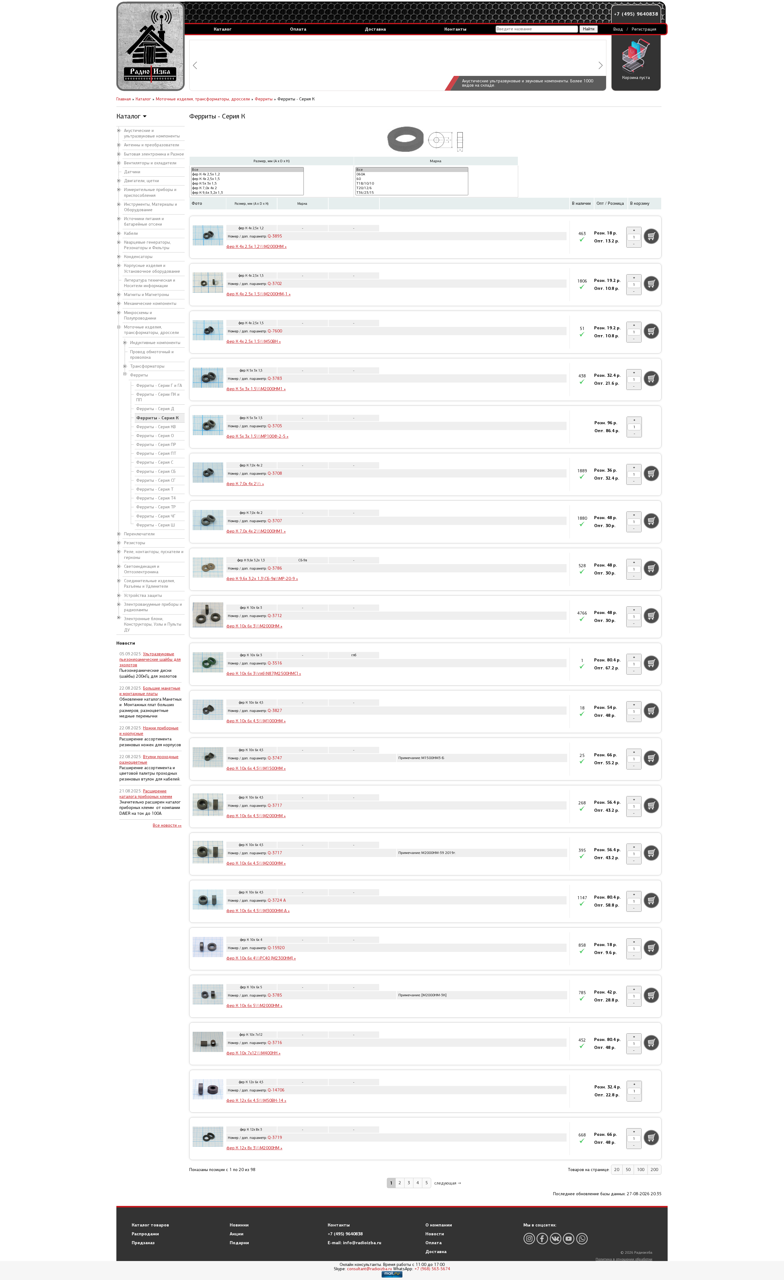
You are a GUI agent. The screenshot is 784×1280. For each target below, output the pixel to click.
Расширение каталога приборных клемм (145, 793)
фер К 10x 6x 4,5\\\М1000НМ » (256, 721)
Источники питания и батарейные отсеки (144, 221)
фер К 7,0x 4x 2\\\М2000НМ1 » (256, 531)
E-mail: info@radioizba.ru (354, 1243)
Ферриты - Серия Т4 (156, 498)
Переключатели (139, 534)
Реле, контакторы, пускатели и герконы (153, 554)
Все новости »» (167, 825)
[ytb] (569, 1238)
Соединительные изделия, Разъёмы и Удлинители (149, 583)
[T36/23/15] (412, 192)
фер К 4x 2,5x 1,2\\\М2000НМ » (256, 246)
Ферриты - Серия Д (155, 408)
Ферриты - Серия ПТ (156, 453)
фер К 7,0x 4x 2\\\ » (245, 483)
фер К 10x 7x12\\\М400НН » (253, 1053)
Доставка (375, 29)
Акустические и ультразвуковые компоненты (152, 133)
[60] (412, 179)
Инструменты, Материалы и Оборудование (150, 207)
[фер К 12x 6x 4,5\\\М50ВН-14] (208, 1090)
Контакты (455, 29)
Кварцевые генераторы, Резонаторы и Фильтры (147, 245)
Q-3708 (275, 473)
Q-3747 (275, 758)
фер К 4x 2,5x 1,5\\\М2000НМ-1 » (258, 294)
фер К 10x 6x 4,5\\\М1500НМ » (256, 768)
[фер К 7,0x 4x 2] (247, 188)
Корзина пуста (636, 77)
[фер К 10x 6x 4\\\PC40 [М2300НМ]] (208, 948)
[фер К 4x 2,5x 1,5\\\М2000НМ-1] (208, 284)
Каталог (223, 29)
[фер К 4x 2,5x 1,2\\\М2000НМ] (208, 236)
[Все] (247, 169)
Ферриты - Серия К (157, 418)
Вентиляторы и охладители (150, 163)
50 (628, 1169)
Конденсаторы (138, 256)
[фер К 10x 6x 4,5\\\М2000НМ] (208, 805)
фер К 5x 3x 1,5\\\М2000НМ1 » (256, 388)
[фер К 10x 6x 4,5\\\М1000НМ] (208, 710)
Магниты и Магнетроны (146, 294)
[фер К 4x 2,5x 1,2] (247, 174)
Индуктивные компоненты (155, 342)
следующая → (447, 1183)
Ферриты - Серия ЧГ (155, 516)
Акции (236, 1234)
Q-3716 (275, 1042)
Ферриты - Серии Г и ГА (159, 385)
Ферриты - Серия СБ (156, 471)
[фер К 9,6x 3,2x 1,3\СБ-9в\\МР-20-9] (208, 568)
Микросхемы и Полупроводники (140, 315)
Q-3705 (275, 426)
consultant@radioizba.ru (369, 1268)
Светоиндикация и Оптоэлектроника (141, 569)
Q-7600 (275, 331)
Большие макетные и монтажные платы (149, 691)
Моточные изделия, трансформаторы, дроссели (151, 329)
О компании (438, 1225)
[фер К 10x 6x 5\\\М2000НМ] (208, 995)
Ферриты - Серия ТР (156, 507)
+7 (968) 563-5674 (432, 1268)
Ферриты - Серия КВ (156, 426)
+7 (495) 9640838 (636, 14)
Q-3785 (275, 995)
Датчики (132, 171)
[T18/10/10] (412, 183)
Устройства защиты (143, 595)
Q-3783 (275, 378)
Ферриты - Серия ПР (156, 444)
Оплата (298, 29)
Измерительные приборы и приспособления (150, 192)
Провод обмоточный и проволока (152, 354)
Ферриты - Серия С (154, 462)
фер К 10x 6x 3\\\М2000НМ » (254, 626)
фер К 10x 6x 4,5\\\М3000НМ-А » (258, 910)
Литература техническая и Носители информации (149, 283)
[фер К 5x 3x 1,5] (247, 183)
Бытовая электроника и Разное (154, 154)
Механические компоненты (150, 303)
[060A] (412, 174)
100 (640, 1169)
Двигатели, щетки (141, 180)
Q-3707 (275, 520)
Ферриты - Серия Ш (155, 525)
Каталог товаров (150, 1225)
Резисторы (134, 542)
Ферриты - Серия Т (154, 489)
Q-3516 (275, 663)
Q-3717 (275, 805)
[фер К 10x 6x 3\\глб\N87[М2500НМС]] (208, 663)
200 (654, 1169)
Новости (434, 1234)
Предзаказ (143, 1243)
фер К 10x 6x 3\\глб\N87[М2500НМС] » (263, 673)
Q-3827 (275, 710)
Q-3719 (275, 1137)
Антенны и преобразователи (151, 145)
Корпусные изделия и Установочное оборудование (152, 268)
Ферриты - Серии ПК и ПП (157, 397)
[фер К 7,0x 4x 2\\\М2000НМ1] (208, 521)
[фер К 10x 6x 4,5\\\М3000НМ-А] (208, 900)
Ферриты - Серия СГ (155, 480)
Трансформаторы (147, 366)
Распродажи (145, 1234)
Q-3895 (275, 236)
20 (616, 1169)
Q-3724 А (277, 900)
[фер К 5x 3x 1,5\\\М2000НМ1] (208, 378)
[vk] (555, 1238)
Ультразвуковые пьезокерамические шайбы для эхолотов (150, 659)
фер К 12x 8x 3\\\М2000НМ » (254, 1148)
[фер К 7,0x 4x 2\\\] (208, 473)
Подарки (239, 1243)
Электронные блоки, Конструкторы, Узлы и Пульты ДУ (152, 624)
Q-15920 (276, 947)
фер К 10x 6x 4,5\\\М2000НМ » (256, 815)
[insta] (529, 1238)
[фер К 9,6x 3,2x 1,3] (247, 192)
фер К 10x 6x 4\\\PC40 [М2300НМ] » (261, 958)
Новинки (239, 1225)
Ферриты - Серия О (155, 435)
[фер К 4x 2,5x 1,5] (247, 179)
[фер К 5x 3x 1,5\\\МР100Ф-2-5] (208, 426)
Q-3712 (275, 615)
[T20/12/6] (412, 188)
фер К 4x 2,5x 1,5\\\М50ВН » (253, 341)
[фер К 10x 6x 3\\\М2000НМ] (208, 616)
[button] (195, 65)
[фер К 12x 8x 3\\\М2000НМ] (208, 1137)
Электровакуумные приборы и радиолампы (153, 607)
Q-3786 (275, 568)
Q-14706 (276, 1090)
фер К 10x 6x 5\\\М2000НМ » (254, 1005)
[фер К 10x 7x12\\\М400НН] (208, 1043)
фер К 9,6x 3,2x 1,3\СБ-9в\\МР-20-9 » (262, 578)
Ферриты (139, 375)
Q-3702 (275, 283)
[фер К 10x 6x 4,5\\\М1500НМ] (208, 758)
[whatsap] (582, 1238)
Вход (618, 29)
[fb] (542, 1238)
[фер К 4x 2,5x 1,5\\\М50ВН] (208, 331)
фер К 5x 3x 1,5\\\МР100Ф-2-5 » (257, 436)
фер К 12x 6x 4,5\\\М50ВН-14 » (256, 1100)
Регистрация (644, 29)
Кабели (131, 233)
